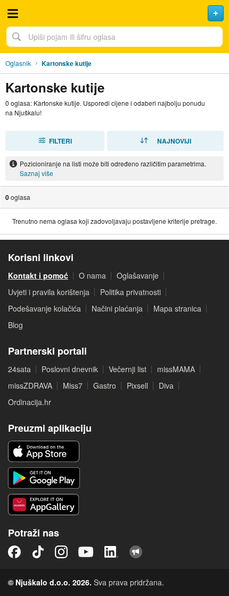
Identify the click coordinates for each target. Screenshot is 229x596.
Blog (15, 325)
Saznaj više (36, 173)
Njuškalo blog (135, 551)
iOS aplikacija (44, 451)
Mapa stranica (177, 308)
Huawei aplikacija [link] (44, 504)
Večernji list (127, 369)
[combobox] (114, 37)
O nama (92, 275)
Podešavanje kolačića (44, 308)
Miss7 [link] (73, 385)
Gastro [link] (104, 385)
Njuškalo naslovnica (114, 13)
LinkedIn (111, 551)
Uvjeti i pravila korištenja (48, 292)
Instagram (61, 551)
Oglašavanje (138, 275)
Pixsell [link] (137, 385)
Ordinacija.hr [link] (29, 402)
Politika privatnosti (130, 292)
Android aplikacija (44, 478)
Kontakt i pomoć (38, 275)
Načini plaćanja (117, 308)
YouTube (85, 551)
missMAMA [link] (176, 369)
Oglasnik (18, 63)
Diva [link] (166, 385)
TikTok (37, 551)
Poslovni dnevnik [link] (70, 369)
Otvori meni (13, 13)
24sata (19, 369)
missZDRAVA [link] (30, 385)
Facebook (14, 551)
